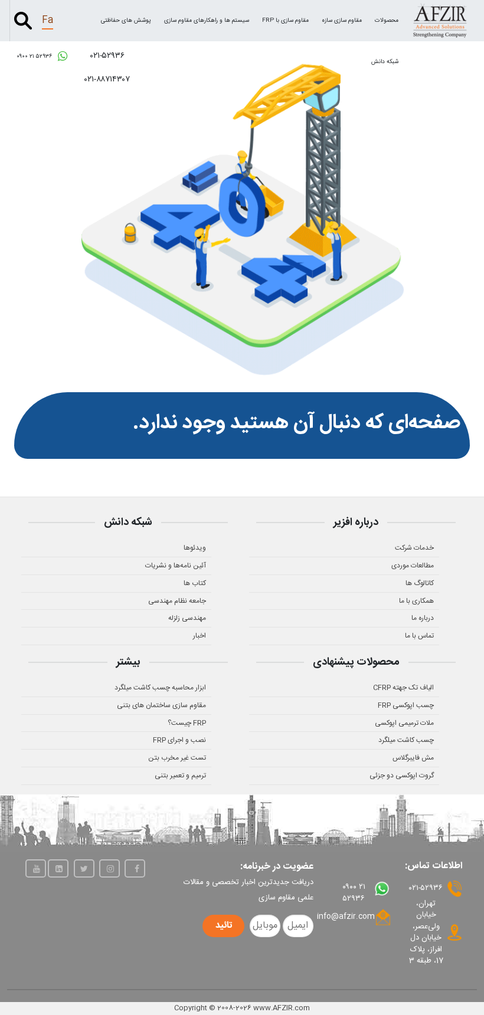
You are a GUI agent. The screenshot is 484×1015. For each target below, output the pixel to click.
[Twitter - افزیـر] (84, 868)
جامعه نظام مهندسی (177, 601)
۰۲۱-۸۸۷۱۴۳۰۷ (107, 80)
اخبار (199, 636)
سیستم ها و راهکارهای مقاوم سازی (206, 20)
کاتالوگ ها (419, 583)
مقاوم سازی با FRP (285, 20)
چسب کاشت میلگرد (406, 740)
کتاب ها (195, 583)
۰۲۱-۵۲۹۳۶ (107, 56)
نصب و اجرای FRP (179, 740)
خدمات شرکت (414, 548)
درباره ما (422, 618)
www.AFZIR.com (281, 1008)
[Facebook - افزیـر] (135, 868)
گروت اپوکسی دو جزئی (401, 775)
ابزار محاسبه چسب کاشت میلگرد (160, 688)
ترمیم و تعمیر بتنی (180, 775)
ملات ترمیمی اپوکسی (404, 723)
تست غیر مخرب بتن (177, 758)
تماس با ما (419, 636)
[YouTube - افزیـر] (35, 868)
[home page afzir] (440, 20)
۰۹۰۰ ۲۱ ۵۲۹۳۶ (35, 56)
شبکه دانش (384, 62)
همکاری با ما (416, 601)
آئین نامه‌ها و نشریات (175, 565)
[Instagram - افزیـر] (109, 868)
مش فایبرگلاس (413, 758)
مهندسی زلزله (187, 618)
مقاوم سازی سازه (342, 20)
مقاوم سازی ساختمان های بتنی (161, 705)
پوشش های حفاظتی (126, 20)
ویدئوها (195, 548)
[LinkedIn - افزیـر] (58, 868)
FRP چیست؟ (187, 723)
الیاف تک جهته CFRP (403, 688)
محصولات (386, 20)
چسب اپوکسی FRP (406, 705)
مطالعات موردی (412, 565)
